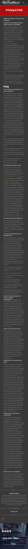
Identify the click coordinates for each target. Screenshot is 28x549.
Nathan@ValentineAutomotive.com (13, 176)
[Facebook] (2, 518)
